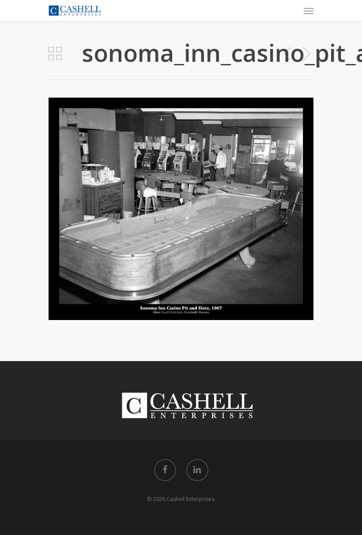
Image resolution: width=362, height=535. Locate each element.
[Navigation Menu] (308, 10)
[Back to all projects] (55, 54)
